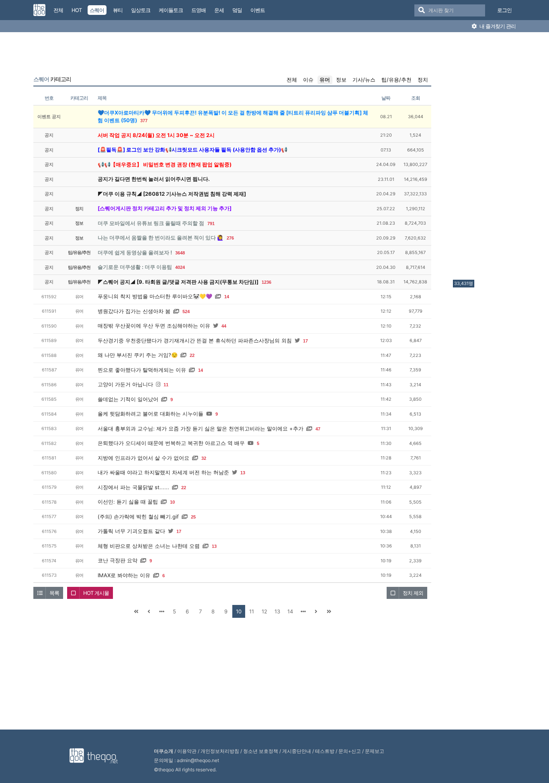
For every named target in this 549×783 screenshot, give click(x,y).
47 (317, 428)
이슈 (308, 79)
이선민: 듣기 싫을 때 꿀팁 (128, 501)
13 (242, 472)
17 (305, 340)
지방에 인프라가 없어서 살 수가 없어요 (143, 458)
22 (192, 355)
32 (203, 458)
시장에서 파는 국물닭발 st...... (133, 487)
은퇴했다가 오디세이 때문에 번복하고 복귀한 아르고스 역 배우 (171, 443)
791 (211, 223)
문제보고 (374, 751)
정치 (423, 79)
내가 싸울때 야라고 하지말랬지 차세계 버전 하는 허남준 (163, 472)
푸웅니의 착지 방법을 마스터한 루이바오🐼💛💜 (155, 296)
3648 (180, 252)
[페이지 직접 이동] (161, 611)
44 (223, 326)
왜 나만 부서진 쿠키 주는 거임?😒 (138, 355)
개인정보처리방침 (220, 751)
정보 (341, 79)
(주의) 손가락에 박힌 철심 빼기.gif (138, 516)
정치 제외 (413, 593)
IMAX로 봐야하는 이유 (124, 575)
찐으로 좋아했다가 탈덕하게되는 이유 (142, 370)
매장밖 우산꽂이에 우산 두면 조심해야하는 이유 (154, 325)
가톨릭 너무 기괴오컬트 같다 (131, 531)
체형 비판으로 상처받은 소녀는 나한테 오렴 (149, 546)
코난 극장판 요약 (117, 560)
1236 (266, 282)
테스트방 (324, 751)
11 (166, 384)
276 (230, 238)
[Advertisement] (485, 158)
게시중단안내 (296, 751)
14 (226, 296)
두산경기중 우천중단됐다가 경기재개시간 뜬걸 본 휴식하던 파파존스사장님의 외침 (195, 340)
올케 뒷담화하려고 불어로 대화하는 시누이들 (150, 413)
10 (172, 502)
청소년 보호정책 (260, 751)
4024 (180, 267)
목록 (54, 593)
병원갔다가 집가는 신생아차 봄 (134, 311)
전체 (292, 79)
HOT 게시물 (96, 593)
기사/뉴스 (363, 79)
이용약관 (187, 751)
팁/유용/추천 (396, 79)
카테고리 (52, 79)
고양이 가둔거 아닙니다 (125, 384)
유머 (325, 79)
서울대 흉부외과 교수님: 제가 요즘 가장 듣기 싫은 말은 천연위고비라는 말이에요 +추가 (200, 428)
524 (186, 311)
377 (143, 120)
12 (264, 611)
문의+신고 (349, 751)
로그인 (504, 10)
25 (193, 516)
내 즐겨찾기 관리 (497, 26)
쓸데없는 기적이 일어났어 (128, 399)
